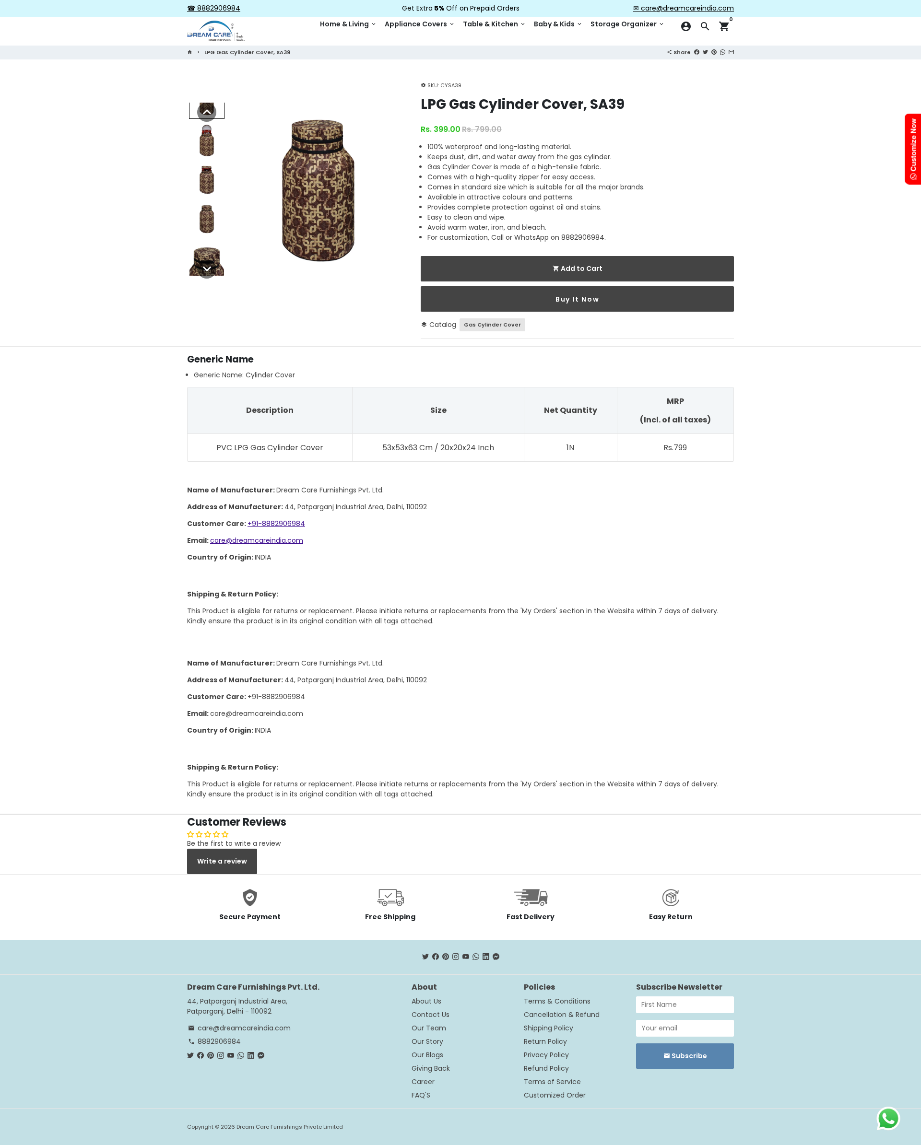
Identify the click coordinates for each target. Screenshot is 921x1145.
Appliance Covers (420, 24)
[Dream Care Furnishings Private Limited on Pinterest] (445, 956)
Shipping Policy (548, 1028)
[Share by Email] (731, 52)
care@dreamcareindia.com (256, 540)
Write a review (222, 861)
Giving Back (431, 1068)
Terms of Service (552, 1082)
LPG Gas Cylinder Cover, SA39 (247, 52)
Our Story (427, 1041)
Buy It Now (577, 299)
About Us (426, 1001)
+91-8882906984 (276, 523)
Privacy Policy (546, 1055)
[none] (206, 112)
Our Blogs (427, 1055)
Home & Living (348, 24)
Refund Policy (546, 1068)
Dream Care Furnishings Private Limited (289, 1127)
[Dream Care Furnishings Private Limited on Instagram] (455, 956)
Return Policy (545, 1041)
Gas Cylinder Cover (492, 324)
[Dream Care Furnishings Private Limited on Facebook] (435, 956)
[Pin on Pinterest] (714, 52)
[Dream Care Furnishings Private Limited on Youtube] (465, 956)
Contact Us (430, 1014)
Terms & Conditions (557, 1001)
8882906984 (214, 1041)
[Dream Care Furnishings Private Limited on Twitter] (425, 956)
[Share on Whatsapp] (722, 52)
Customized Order (555, 1095)
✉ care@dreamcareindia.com (683, 8)
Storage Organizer (627, 24)
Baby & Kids (558, 24)
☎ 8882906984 (213, 8)
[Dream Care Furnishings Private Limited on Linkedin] (486, 956)
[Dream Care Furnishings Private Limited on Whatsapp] (475, 956)
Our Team (429, 1028)
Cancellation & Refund (562, 1014)
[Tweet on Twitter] (705, 52)
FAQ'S (421, 1095)
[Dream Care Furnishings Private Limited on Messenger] (496, 956)
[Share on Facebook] (696, 52)
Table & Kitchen (494, 24)
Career (423, 1082)
